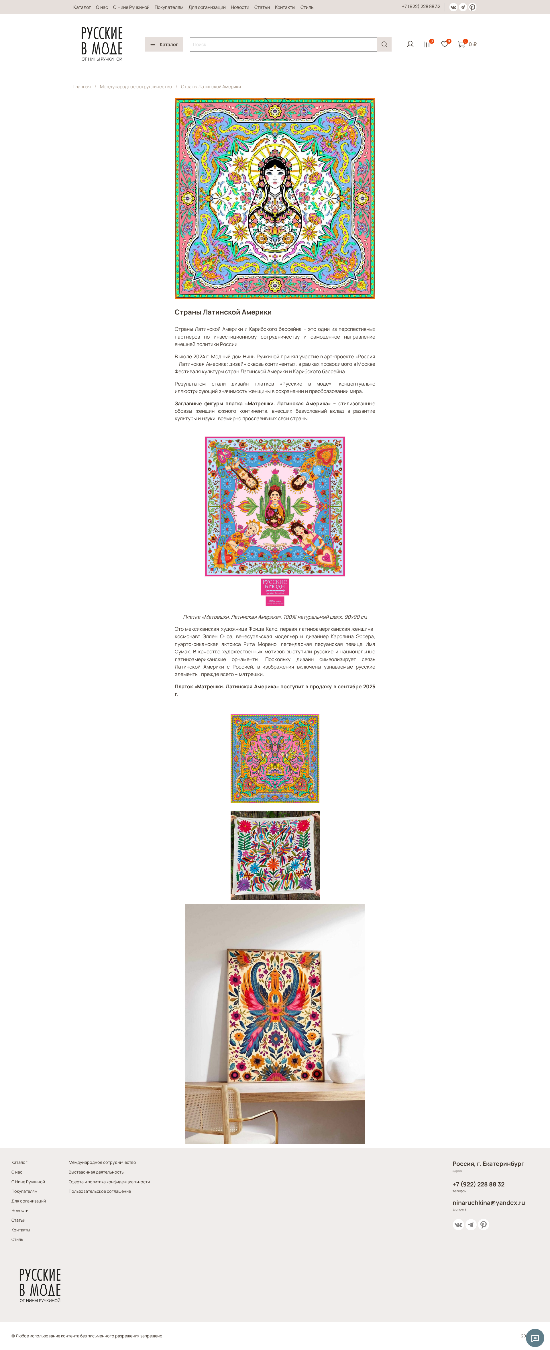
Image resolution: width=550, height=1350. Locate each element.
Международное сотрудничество (136, 86)
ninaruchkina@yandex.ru (489, 1202)
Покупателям (169, 7)
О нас (102, 7)
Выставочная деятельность (96, 1172)
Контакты (285, 7)
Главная (82, 86)
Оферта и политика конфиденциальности (109, 1181)
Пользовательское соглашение (100, 1191)
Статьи (262, 7)
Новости (240, 7)
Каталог (82, 7)
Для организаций (207, 7)
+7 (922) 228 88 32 (421, 6)
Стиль (307, 7)
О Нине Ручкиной (131, 7)
